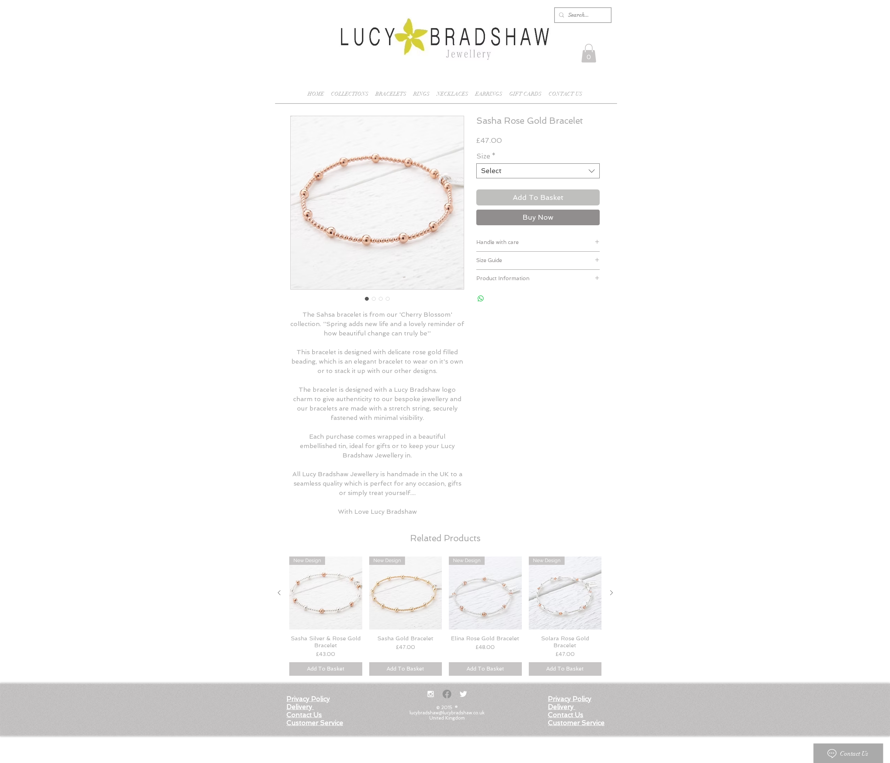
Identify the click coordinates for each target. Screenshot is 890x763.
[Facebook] (447, 694)
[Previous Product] (279, 593)
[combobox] (538, 170)
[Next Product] (611, 593)
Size (486, 156)
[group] (445, 616)
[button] (589, 53)
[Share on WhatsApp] (481, 298)
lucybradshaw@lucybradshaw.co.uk (447, 712)
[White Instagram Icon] (430, 694)
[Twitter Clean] (463, 694)
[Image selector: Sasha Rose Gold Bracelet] (366, 298)
